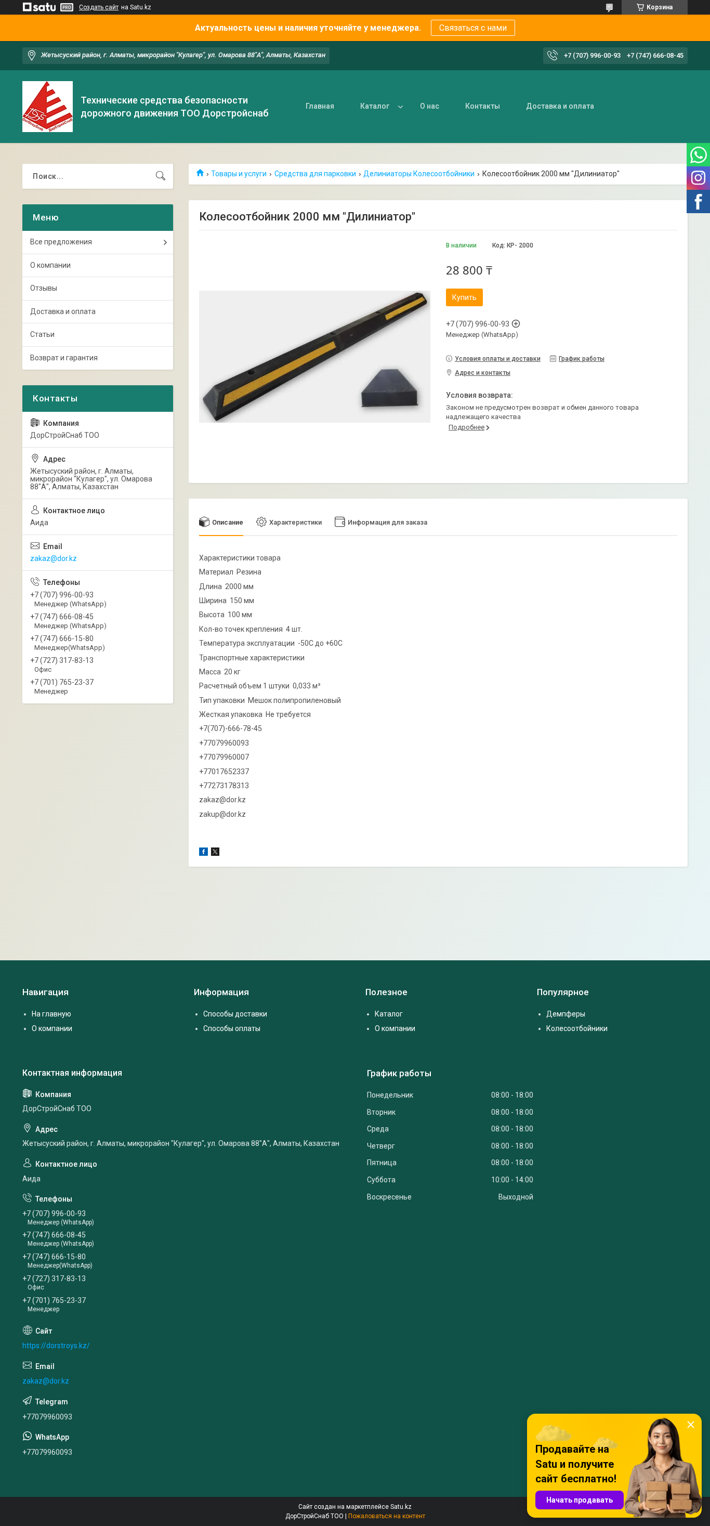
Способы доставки (235, 1014)
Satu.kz (401, 1506)
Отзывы (43, 288)
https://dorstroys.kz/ (56, 1345)
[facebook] (203, 853)
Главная (320, 106)
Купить (464, 297)
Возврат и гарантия (64, 358)
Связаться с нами (473, 28)
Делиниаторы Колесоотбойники (419, 173)
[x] (215, 853)
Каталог (374, 106)
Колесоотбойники (577, 1028)
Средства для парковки (315, 173)
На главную (51, 1014)
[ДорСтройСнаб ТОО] (47, 106)
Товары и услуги (239, 173)
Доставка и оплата (560, 106)
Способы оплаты (231, 1028)
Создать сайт (99, 7)
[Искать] (160, 176)
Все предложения (61, 242)
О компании (50, 265)
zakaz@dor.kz (53, 558)
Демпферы (565, 1014)
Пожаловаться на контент (386, 1516)
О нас (429, 106)
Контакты (482, 106)
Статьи (42, 334)
